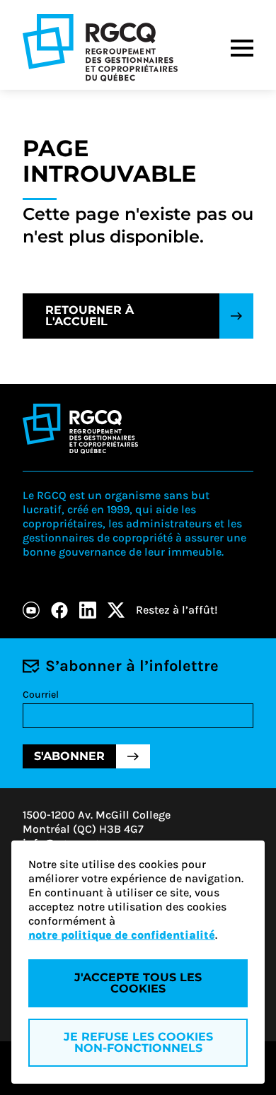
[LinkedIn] (87, 610)
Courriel (41, 695)
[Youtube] (31, 610)
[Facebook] (59, 610)
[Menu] (242, 48)
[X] (116, 610)
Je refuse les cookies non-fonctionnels (138, 1042)
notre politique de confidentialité (121, 935)
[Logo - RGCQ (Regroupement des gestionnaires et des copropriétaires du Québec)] (100, 47)
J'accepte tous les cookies (138, 983)
